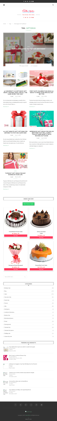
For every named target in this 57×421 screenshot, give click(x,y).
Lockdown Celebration (29, 312)
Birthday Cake (29, 288)
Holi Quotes (29, 309)
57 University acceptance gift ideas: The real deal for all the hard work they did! (15, 92)
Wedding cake (29, 333)
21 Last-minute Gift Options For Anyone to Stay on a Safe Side (15, 132)
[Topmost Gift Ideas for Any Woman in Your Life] (15, 160)
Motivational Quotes (29, 318)
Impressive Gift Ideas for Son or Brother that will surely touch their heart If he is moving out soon (42, 134)
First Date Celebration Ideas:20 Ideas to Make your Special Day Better (42, 92)
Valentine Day (29, 327)
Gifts (28, 46)
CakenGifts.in (28, 415)
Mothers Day (29, 315)
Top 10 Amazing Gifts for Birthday (28, 49)
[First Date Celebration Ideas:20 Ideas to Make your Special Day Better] (41, 78)
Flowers (29, 303)
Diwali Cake (29, 300)
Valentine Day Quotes (29, 330)
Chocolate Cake (29, 297)
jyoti (31, 51)
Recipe (29, 321)
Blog (29, 291)
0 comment (35, 65)
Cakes (29, 294)
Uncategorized (29, 324)
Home (4, 23)
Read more (5, 106)
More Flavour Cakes (28, 203)
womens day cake (29, 336)
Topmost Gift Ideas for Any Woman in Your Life (15, 173)
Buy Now (16, 235)
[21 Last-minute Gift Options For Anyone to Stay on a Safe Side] (15, 119)
